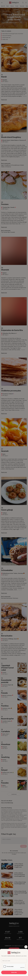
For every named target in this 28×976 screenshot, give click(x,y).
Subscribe (14, 972)
